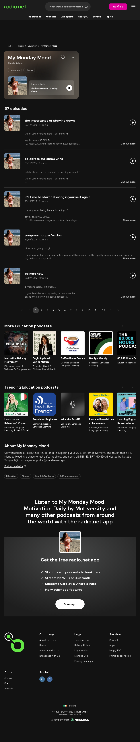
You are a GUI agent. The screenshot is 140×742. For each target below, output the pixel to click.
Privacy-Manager (83, 661)
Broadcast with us (49, 656)
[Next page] (111, 310)
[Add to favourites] (63, 57)
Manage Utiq (81, 656)
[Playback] (69, 88)
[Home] (9, 45)
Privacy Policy (82, 645)
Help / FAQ (115, 650)
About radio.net (48, 640)
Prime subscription (120, 656)
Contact (113, 640)
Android (8, 688)
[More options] (72, 57)
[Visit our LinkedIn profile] (42, 679)
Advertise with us (49, 650)
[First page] (22, 310)
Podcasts (51, 16)
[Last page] (118, 310)
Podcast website (13, 466)
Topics (109, 16)
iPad (6, 683)
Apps (112, 645)
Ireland (72, 706)
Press (42, 645)
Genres (97, 16)
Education (15, 70)
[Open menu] (133, 6)
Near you (83, 16)
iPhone (8, 678)
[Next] (132, 325)
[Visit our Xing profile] (49, 679)
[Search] (86, 6)
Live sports (67, 16)
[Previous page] (29, 310)
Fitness (29, 70)
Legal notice (81, 650)
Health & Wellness (44, 476)
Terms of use (81, 640)
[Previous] (123, 325)
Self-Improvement (69, 476)
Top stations (34, 16)
